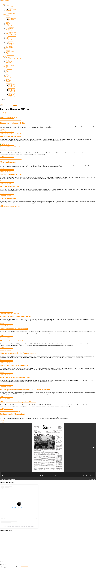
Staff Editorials (9, 62)
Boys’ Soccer (11, 43)
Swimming (8, 23)
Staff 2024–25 (11, 85)
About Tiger (5, 76)
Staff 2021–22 (11, 89)
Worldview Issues (9, 64)
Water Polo (8, 33)
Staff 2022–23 (11, 88)
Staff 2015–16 (11, 97)
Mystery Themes (24, 566)
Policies (7, 79)
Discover (2, 129)
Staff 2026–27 (9, 81)
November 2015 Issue (5, 118)
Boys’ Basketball (12, 18)
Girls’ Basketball (12, 19)
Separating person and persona (11, 136)
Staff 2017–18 (11, 94)
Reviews (7, 52)
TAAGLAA (8, 53)
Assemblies (10, 6)
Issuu (7, 74)
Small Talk (8, 50)
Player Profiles (9, 46)
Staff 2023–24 (11, 86)
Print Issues (5, 72)
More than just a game (8, 162)
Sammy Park (19, 133)
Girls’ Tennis (11, 27)
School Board (11, 13)
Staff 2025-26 (11, 84)
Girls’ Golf (10, 41)
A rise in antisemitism (8, 199)
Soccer (7, 42)
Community (8, 10)
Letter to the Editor (10, 65)
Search (1, 104)
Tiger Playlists (9, 69)
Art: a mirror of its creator (10, 186)
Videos (7, 70)
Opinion (4, 56)
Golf (7, 38)
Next (3, 422)
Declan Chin (19, 159)
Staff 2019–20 (11, 91)
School (7, 5)
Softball (7, 22)
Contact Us (8, 80)
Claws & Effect (9, 67)
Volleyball (8, 29)
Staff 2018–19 (11, 93)
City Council (11, 11)
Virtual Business (12, 9)
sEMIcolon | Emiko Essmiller (14, 58)
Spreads (7, 75)
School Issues (9, 61)
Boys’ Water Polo (12, 34)
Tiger (10, 171)
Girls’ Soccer (11, 44)
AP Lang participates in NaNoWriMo (13, 341)
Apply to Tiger (9, 77)
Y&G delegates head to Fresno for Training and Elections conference (25, 390)
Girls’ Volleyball (12, 32)
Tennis (7, 24)
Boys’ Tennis (11, 25)
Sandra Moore (19, 146)
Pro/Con (7, 60)
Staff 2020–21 (11, 90)
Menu (1, 1)
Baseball (7, 15)
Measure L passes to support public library (15, 316)
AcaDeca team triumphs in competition (14, 365)
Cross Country (9, 20)
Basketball (8, 17)
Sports (4, 14)
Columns (8, 57)
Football (7, 37)
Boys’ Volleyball (12, 31)
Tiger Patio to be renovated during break (15, 377)
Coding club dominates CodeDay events (14, 329)
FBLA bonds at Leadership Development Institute (18, 353)
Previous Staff (9, 83)
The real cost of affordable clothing (12, 123)
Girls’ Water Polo (12, 36)
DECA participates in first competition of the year (18, 402)
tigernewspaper (16, 526)
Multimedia (5, 66)
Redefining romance (7, 150)
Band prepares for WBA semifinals (12, 414)
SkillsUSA (10, 8)
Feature (4, 48)
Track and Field (9, 28)
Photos (7, 71)
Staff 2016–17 (11, 95)
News (4, 4)
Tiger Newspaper (8, 526)
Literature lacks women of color (11, 174)
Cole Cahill (18, 120)
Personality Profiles (10, 51)
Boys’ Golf (10, 39)
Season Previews (9, 47)
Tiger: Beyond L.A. (10, 55)
